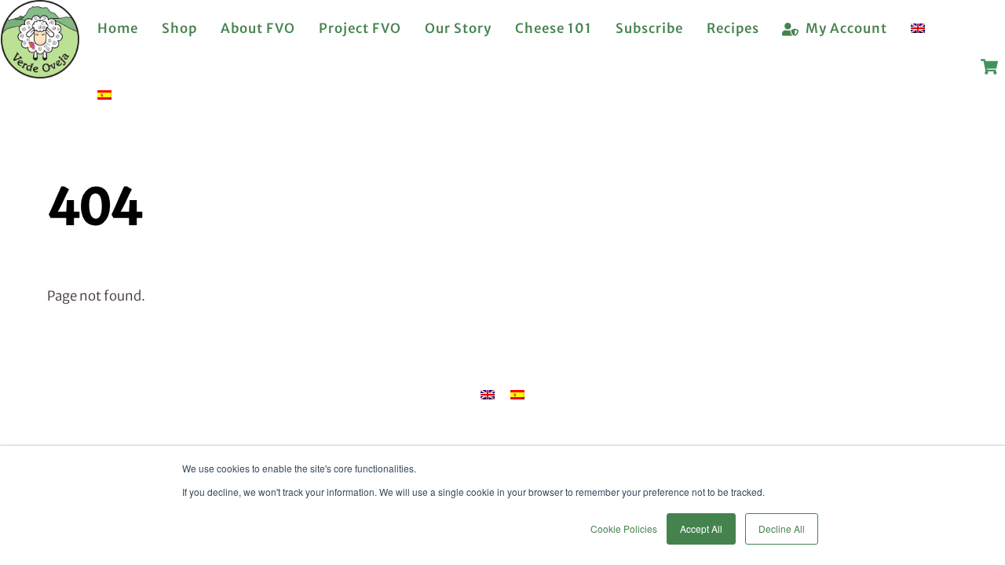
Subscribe (649, 28)
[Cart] (989, 66)
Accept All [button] (701, 528)
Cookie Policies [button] (623, 528)
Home (117, 28)
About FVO (258, 28)
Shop (179, 28)
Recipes (733, 28)
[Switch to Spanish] (104, 96)
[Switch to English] (487, 395)
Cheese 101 (553, 28)
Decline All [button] (781, 528)
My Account (844, 28)
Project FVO (360, 28)
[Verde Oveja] (40, 70)
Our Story (458, 28)
